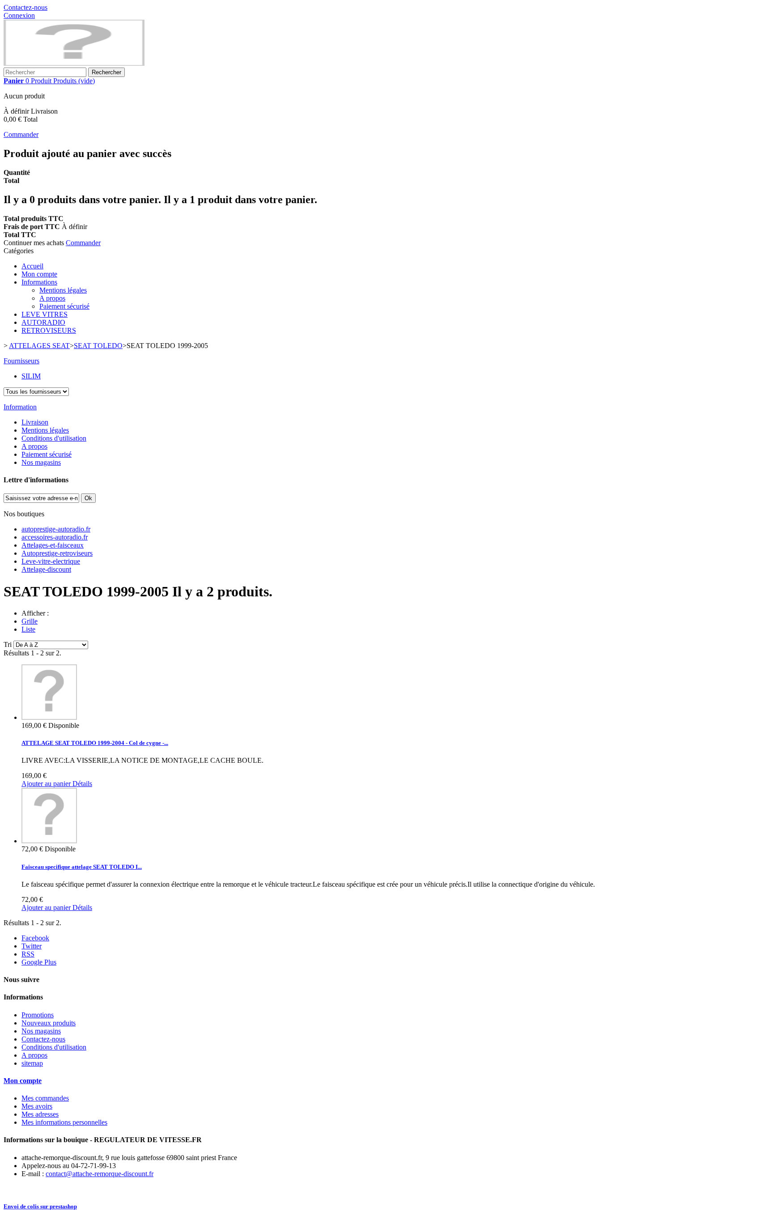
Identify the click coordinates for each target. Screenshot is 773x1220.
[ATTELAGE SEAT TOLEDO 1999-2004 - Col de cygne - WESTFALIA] (49, 717)
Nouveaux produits (48, 1023)
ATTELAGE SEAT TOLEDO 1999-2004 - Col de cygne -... (94, 743)
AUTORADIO (43, 322)
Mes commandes (45, 1098)
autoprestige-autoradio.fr (55, 529)
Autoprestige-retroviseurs (57, 553)
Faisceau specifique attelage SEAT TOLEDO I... (81, 866)
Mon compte (39, 274)
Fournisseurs (21, 361)
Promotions (37, 1015)
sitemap (32, 1063)
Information (20, 407)
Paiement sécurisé (64, 306)
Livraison (34, 422)
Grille (29, 621)
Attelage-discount (46, 569)
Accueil (32, 266)
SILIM (31, 376)
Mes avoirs (36, 1106)
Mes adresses (40, 1114)
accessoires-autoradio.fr (54, 537)
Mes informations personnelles (64, 1122)
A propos (52, 298)
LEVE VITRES (44, 314)
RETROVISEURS (48, 330)
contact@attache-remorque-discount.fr (99, 1173)
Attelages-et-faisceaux (52, 545)
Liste (28, 629)
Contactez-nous (25, 7)
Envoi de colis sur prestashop (40, 1206)
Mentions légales (63, 290)
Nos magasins (41, 462)
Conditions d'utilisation (53, 438)
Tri (8, 644)
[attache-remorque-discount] (74, 63)
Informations (39, 282)
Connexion (19, 15)
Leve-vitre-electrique (50, 561)
